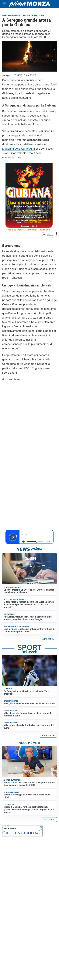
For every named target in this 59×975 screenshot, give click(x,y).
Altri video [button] (49, 819)
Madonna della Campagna (18, 148)
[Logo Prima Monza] (29, 4)
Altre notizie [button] (48, 638)
